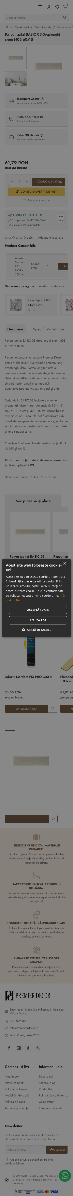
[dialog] (36, 598)
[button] (36, 629)
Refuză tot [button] (38, 620)
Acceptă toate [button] (38, 610)
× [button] (64, 563)
